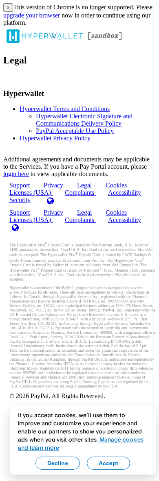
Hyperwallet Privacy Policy (55, 138)
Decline (57, 463)
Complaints (80, 192)
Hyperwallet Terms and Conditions (65, 108)
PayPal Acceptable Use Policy (75, 130)
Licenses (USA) (31, 219)
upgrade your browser (31, 15)
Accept (108, 463)
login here (16, 173)
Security (20, 199)
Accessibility (124, 192)
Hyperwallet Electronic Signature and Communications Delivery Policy (84, 120)
